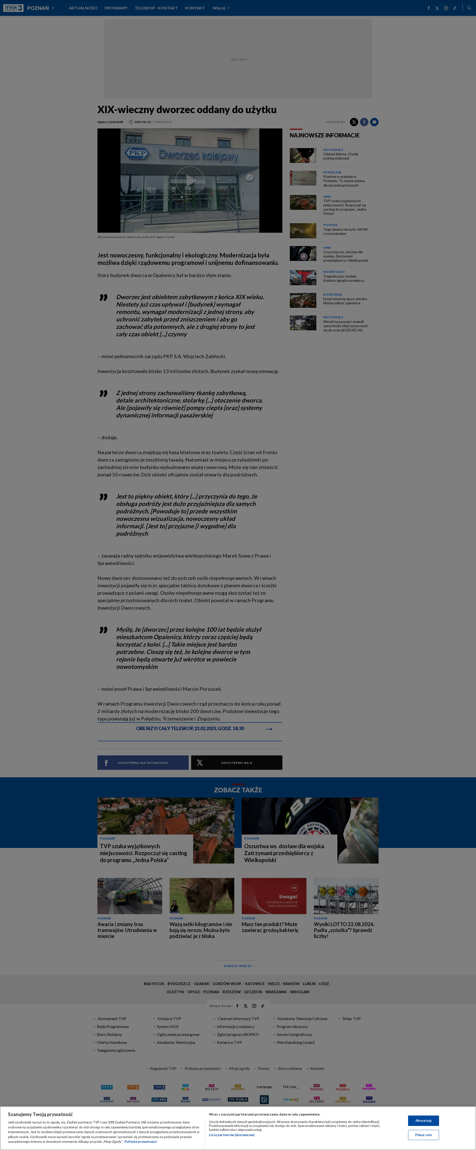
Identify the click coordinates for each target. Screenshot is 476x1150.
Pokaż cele (423, 1135)
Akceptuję (424, 1120)
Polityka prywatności (140, 1142)
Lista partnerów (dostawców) (231, 1135)
